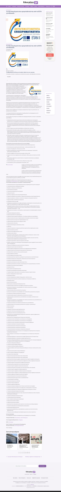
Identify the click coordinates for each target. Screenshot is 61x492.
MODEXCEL (32, 484)
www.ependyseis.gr (14, 181)
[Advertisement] (50, 76)
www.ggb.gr (20, 419)
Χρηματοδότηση (9, 44)
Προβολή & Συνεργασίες (36, 477)
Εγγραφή (9, 76)
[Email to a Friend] (24, 452)
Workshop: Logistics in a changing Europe (32, 456)
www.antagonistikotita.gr (19, 425)
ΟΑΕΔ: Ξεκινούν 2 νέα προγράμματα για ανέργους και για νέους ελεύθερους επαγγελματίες (23, 447)
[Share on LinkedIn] (27, 452)
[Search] (6, 6)
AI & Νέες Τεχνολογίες (20, 6)
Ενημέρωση (14, 6)
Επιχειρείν (48, 112)
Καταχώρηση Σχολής (44, 477)
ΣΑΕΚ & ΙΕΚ (48, 97)
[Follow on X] (52, 6)
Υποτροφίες (27, 6)
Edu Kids (48, 108)
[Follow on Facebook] (51, 6)
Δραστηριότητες (49, 99)
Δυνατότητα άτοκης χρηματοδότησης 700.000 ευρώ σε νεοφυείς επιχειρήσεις (36, 447)
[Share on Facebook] (19, 452)
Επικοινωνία (29, 477)
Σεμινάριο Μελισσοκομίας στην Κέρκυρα (15, 456)
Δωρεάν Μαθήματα (41, 6)
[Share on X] (20, 452)
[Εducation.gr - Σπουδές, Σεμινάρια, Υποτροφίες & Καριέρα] (30, 2)
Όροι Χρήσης (15, 477)
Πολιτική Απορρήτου (22, 477)
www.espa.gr (11, 422)
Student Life (48, 110)
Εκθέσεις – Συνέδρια (33, 6)
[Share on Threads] (22, 452)
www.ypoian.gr (17, 417)
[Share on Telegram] (29, 452)
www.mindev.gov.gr (24, 417)
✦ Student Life (48, 6)
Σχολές (9, 6)
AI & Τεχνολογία (49, 106)
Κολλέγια (48, 95)
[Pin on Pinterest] (26, 452)
